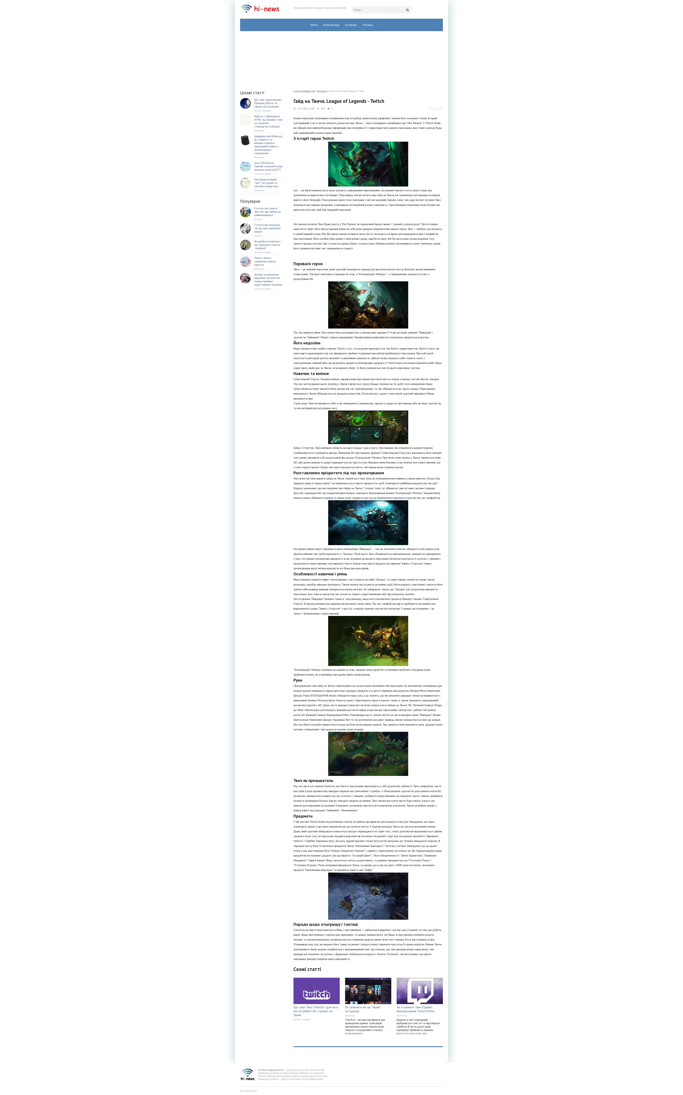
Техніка (367, 25)
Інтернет (351, 25)
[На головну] (261, 10)
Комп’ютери (331, 25)
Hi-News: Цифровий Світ (304, 91)
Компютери (322, 91)
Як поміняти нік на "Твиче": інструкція (363, 1009)
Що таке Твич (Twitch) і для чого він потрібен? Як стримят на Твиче (315, 1011)
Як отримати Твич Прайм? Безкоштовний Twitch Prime (415, 1009)
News (314, 25)
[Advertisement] (341, 58)
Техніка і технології (301, 1019)
